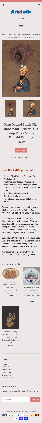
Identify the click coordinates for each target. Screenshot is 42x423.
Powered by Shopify (30, 411)
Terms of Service (8, 378)
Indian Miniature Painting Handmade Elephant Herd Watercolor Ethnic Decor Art (10, 287)
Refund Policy (7, 375)
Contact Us (21, 18)
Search (4, 364)
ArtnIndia (20, 411)
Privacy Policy (7, 372)
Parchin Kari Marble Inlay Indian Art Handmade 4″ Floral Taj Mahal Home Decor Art (31, 293)
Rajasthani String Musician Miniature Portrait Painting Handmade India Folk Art (10, 337)
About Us (5, 367)
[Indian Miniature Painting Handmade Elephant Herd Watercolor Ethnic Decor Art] (10, 273)
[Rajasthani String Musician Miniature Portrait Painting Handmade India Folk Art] (10, 317)
